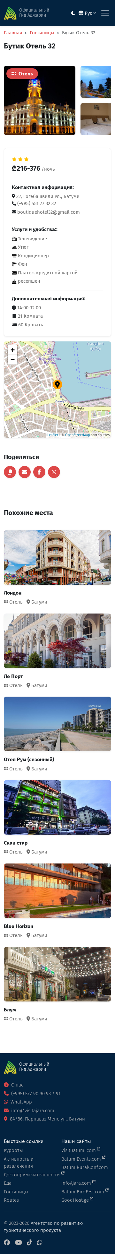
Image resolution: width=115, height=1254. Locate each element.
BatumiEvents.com (81, 1159)
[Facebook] (7, 1243)
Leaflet (52, 435)
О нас (16, 1085)
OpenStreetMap (77, 435)
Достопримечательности (29, 1175)
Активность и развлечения (19, 1162)
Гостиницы (42, 33)
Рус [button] (88, 13)
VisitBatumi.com (79, 1150)
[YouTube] (18, 1243)
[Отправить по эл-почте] (25, 472)
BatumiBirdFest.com (83, 1192)
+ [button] (13, 350)
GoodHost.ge (75, 1200)
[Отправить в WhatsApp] (54, 472)
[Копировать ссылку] (10, 472)
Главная (13, 33)
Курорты (13, 1150)
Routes (11, 1200)
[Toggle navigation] (105, 13)
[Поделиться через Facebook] (39, 472)
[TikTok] (29, 1243)
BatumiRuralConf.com (84, 1167)
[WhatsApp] (39, 1243)
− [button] (13, 360)
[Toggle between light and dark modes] (73, 13)
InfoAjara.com (76, 1183)
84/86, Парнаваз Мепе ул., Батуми (47, 1119)
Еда (8, 1183)
